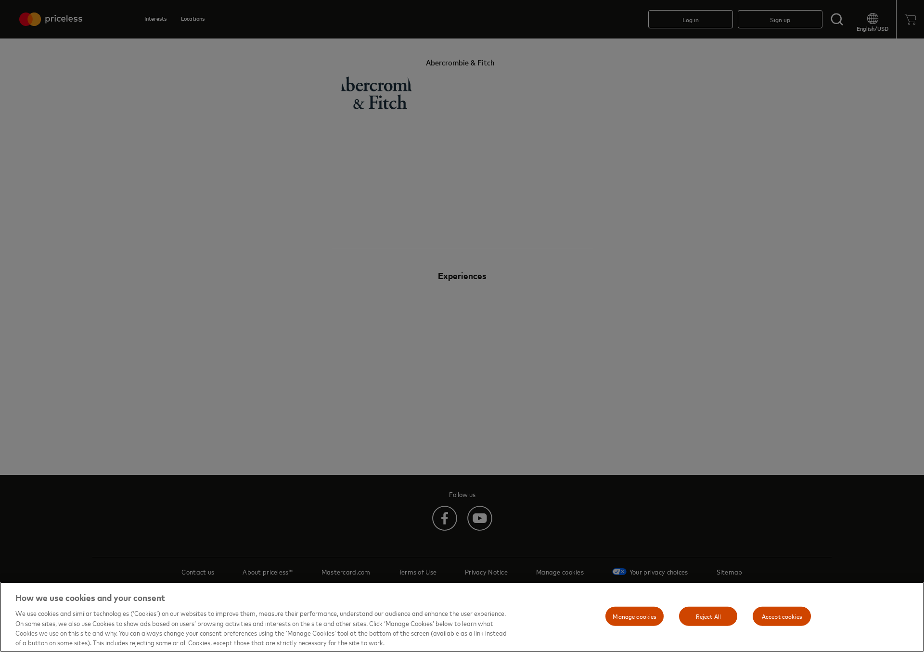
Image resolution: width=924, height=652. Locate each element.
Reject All (708, 616)
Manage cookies (634, 616)
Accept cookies (782, 616)
